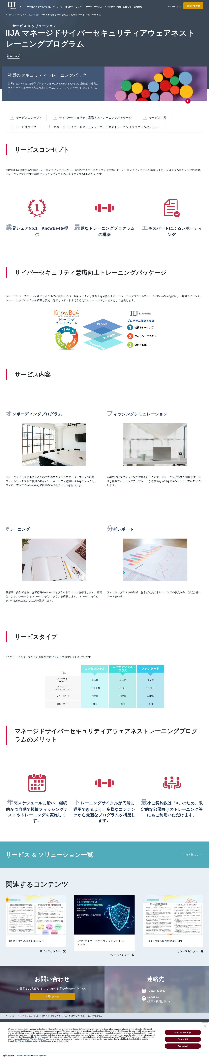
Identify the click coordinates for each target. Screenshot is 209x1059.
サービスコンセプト (29, 117)
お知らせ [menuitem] (127, 7)
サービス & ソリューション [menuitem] (39, 7)
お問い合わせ (193, 5)
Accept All (183, 1046)
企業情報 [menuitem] (138, 7)
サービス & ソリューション (28, 15)
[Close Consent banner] (205, 1026)
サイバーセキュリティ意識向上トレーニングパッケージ (95, 117)
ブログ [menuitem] (60, 7)
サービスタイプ (26, 127)
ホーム (11, 15)
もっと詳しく (191, 854)
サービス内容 (157, 117)
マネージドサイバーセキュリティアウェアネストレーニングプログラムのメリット (107, 127)
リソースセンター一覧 (53, 951)
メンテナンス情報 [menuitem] (113, 7)
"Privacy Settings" (37, 1039)
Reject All (183, 1039)
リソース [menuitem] (79, 7)
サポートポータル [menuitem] (94, 7)
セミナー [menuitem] (69, 7)
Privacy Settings (182, 1032)
